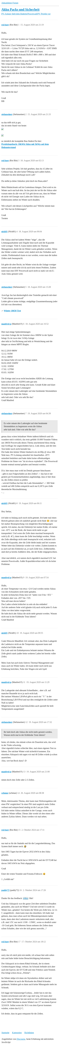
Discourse (21, 1039)
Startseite (5, 1032)
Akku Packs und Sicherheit (20, 9)
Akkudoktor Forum (9, 3)
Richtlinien (29, 1032)
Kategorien (17, 1032)
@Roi (25, 898)
